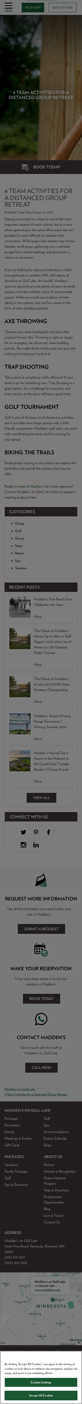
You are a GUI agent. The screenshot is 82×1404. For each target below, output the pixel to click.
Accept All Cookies (41, 1395)
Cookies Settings (41, 1382)
